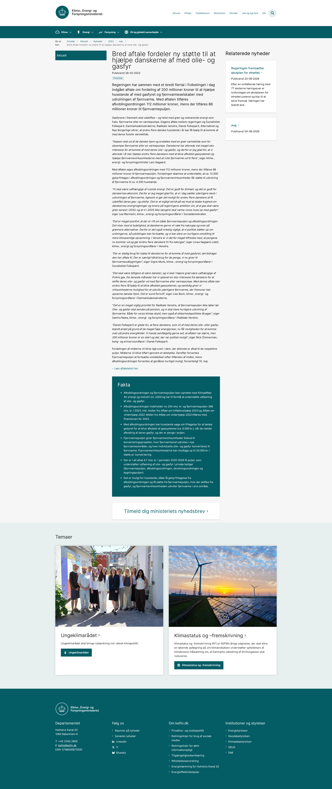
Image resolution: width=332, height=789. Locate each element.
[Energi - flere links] (91, 32)
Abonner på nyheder (127, 730)
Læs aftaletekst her (126, 368)
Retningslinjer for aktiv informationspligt (185, 748)
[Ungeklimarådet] (109, 586)
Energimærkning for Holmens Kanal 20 (195, 766)
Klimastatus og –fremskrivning (208, 635)
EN (264, 13)
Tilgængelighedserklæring (188, 755)
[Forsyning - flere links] (117, 32)
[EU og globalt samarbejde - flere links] (160, 32)
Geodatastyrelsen (239, 736)
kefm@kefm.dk (67, 745)
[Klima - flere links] (69, 32)
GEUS (231, 747)
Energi (86, 32)
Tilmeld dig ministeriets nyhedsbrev (164, 511)
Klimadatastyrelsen (240, 741)
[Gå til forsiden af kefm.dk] (83, 13)
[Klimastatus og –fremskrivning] (223, 586)
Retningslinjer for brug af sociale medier (191, 738)
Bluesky (121, 752)
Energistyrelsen (238, 730)
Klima (64, 32)
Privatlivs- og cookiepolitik (188, 730)
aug (234, 125)
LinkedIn (121, 741)
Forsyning (110, 32)
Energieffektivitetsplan (185, 772)
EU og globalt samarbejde (144, 32)
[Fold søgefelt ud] (272, 13)
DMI (230, 752)
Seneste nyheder (125, 736)
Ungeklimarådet (79, 635)
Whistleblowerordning (185, 761)
